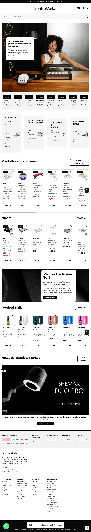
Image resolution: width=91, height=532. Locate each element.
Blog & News (6, 490)
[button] (3, 8)
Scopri (8, 206)
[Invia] (86, 16)
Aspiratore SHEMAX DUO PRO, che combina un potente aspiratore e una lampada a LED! (45, 418)
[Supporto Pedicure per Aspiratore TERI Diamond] (52, 244)
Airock (34, 485)
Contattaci (5, 494)
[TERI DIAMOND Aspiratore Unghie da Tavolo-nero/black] (8, 244)
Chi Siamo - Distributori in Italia (6, 485)
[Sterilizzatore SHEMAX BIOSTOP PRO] (67, 244)
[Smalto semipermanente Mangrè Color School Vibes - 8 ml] (67, 332)
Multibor (35, 492)
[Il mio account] (83, 8)
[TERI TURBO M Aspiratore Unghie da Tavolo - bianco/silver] (52, 190)
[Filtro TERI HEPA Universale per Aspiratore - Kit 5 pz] (8, 190)
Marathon (35, 488)
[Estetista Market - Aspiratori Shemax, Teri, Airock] (45, 8)
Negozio (4, 481)
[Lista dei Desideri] (78, 8)
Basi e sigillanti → (76, 133)
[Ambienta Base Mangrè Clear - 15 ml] (8, 332)
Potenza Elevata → (8, 146)
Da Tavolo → (7, 127)
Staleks (34, 490)
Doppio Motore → (7, 140)
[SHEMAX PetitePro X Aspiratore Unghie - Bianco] (38, 244)
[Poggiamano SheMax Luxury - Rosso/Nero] (38, 190)
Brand (4, 492)
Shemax (34, 481)
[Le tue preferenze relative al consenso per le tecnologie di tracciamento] (87, 528)
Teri (33, 483)
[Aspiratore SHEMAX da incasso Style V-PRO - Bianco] (67, 190)
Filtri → (52, 130)
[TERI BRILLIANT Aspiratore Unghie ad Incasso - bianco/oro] (82, 244)
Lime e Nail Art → (75, 142)
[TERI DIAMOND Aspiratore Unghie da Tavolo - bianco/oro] (82, 190)
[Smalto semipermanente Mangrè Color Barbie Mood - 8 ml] (82, 332)
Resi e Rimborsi (22, 483)
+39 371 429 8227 (7, 469)
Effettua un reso (22, 485)
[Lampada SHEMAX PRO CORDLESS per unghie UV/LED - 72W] (23, 190)
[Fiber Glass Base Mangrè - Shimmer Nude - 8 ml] (52, 332)
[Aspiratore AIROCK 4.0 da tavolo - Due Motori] (23, 244)
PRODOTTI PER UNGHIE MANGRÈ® (52, 509)
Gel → (75, 137)
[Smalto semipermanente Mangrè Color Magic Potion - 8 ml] (38, 332)
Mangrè (34, 494)
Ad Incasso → (7, 133)
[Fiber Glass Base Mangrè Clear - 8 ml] (23, 332)
